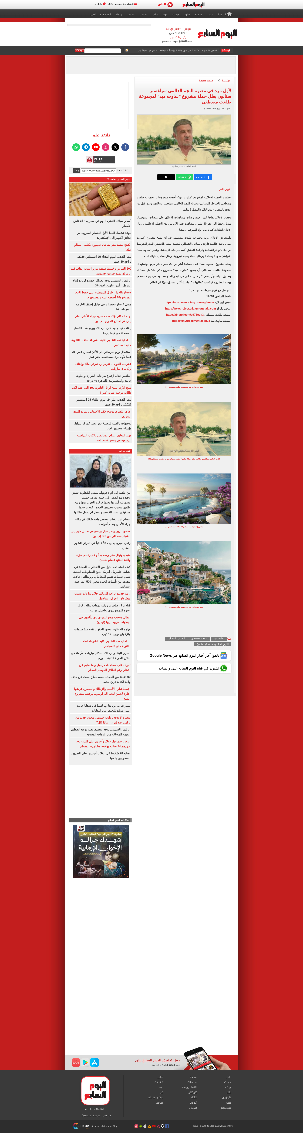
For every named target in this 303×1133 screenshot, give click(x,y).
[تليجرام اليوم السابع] (86, 147)
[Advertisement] (151, 1019)
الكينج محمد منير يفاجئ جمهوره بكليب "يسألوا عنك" (191, 52)
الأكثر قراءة (125, 451)
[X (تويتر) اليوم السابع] (115, 147)
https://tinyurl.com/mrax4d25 (191, 320)
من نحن (107, 1115)
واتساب (182, 177)
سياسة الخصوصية (91, 1115)
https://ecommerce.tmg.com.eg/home (189, 302)
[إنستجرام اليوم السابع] (105, 147)
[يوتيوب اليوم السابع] (96, 147)
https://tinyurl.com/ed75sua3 (185, 314)
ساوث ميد (218, 639)
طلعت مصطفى (199, 639)
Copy (76, 170)
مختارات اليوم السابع (118, 820)
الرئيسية (226, 81)
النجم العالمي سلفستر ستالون (213, 644)
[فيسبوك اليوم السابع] (125, 147)
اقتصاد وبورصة (206, 81)
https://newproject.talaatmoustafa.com (190, 308)
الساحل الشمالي (176, 639)
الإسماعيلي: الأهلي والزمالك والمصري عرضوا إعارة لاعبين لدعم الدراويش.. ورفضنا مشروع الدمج (102, 693)
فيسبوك (200, 177)
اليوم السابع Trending (119, 179)
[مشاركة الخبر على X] (166, 177)
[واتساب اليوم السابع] (76, 147)
